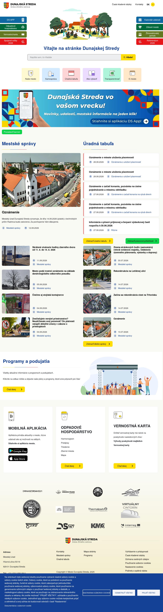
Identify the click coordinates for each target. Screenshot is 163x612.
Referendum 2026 (152, 41)
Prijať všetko (148, 592)
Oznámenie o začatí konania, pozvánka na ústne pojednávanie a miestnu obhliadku (115, 188)
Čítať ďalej (16, 390)
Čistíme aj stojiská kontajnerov (48, 294)
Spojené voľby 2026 (10, 41)
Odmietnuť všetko (124, 592)
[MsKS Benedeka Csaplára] (98, 488)
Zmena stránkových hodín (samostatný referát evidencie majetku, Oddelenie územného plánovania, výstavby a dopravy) (135, 250)
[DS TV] (65, 523)
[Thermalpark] (97, 508)
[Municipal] (130, 488)
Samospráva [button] (51, 78)
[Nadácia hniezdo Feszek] (65, 491)
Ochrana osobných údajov (137, 559)
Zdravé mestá (152, 27)
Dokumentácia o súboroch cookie (18, 605)
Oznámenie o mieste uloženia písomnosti (111, 157)
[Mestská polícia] (32, 501)
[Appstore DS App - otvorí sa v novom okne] (18, 457)
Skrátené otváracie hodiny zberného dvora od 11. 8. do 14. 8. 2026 (53, 248)
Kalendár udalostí (152, 19)
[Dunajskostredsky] (32, 491)
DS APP (11, 19)
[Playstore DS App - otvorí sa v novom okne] (18, 449)
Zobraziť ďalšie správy (96, 343)
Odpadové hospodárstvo (11, 27)
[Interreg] (130, 525)
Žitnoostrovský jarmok (152, 34)
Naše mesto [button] (30, 78)
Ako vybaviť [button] (91, 78)
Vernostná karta (11, 34)
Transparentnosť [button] (112, 78)
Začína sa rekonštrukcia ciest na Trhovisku (135, 294)
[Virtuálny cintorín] (130, 502)
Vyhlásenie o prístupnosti (136, 551)
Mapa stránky (90, 551)
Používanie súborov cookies (138, 563)
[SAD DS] (32, 524)
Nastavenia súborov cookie (96, 592)
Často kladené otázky (122, 4)
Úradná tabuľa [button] (71, 78)
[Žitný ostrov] (65, 507)
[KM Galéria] (98, 524)
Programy (88, 555)
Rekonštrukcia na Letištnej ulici (130, 270)
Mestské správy (63, 555)
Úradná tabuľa (62, 559)
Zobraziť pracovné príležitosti (140, 240)
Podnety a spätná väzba (136, 570)
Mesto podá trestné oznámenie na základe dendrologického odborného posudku (53, 272)
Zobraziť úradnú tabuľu (96, 240)
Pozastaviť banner (12, 131)
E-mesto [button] (132, 78)
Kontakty (139, 4)
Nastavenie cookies (134, 566)
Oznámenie (10, 212)
